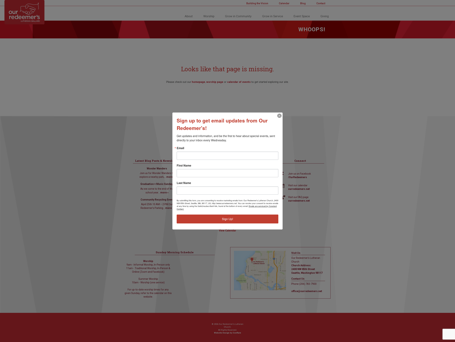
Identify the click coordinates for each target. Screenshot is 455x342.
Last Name (184, 182)
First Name (184, 165)
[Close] (279, 116)
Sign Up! (227, 219)
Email (180, 148)
